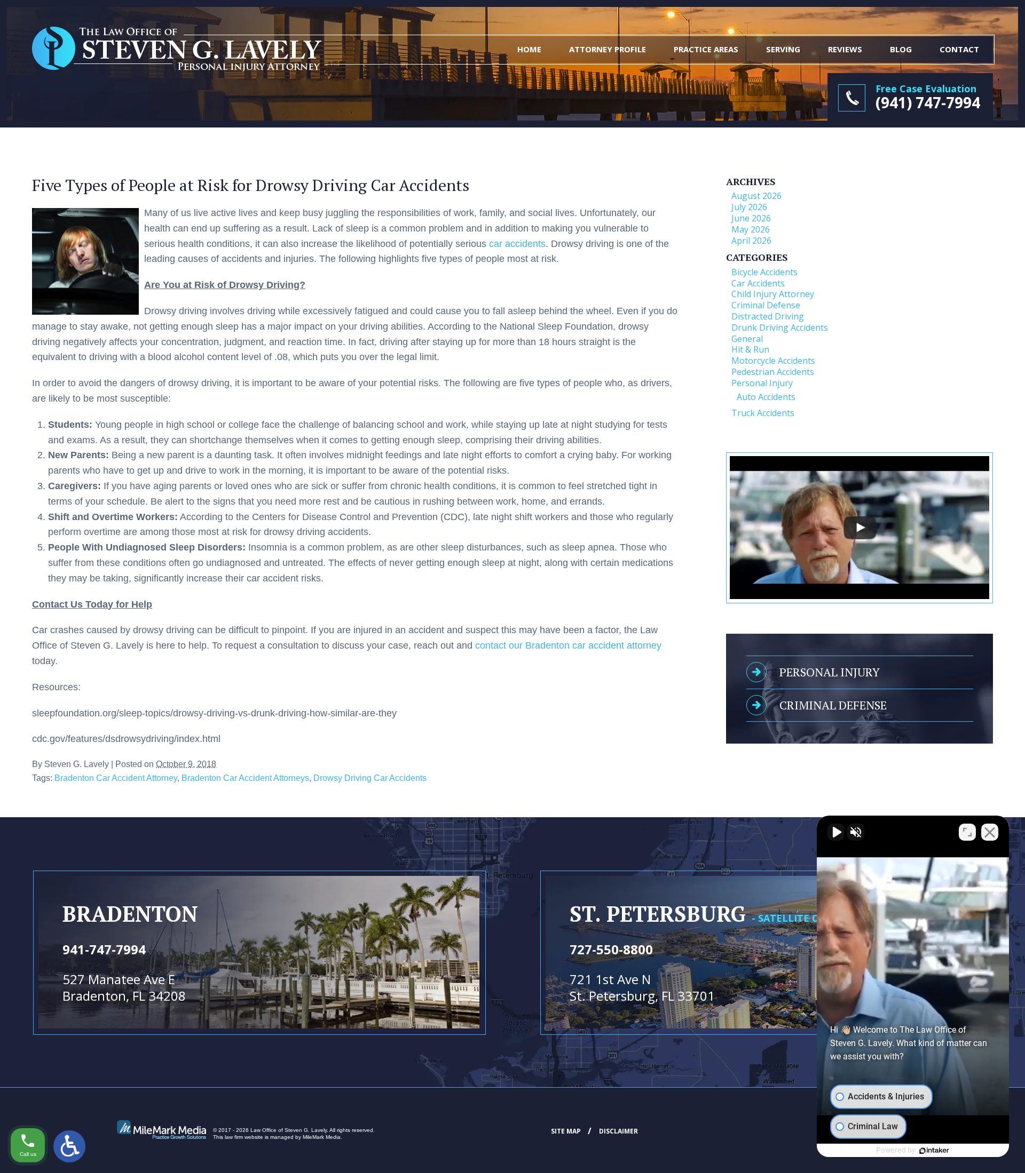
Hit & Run (750, 349)
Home (529, 49)
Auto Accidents (766, 397)
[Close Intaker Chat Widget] (989, 832)
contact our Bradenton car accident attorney (568, 645)
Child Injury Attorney (772, 294)
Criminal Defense (765, 305)
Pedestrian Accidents (772, 372)
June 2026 (751, 218)
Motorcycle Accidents (773, 360)
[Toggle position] (967, 832)
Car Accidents (758, 283)
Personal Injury (762, 383)
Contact (959, 49)
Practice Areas (706, 49)
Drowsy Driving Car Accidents (370, 778)
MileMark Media (322, 1137)
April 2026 (751, 240)
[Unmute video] (836, 832)
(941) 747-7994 (928, 102)
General (747, 339)
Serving (783, 49)
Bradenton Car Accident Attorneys (245, 778)
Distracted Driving (767, 316)
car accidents (517, 243)
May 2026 (750, 229)
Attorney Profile (607, 49)
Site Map (566, 1131)
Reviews (845, 49)
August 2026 (756, 196)
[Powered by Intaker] (934, 1150)
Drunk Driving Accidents (779, 327)
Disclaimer (618, 1131)
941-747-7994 (104, 949)
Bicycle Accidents (764, 272)
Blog (901, 49)
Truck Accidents (762, 413)
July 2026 (749, 207)
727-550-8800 (611, 949)
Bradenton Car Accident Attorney (115, 778)
